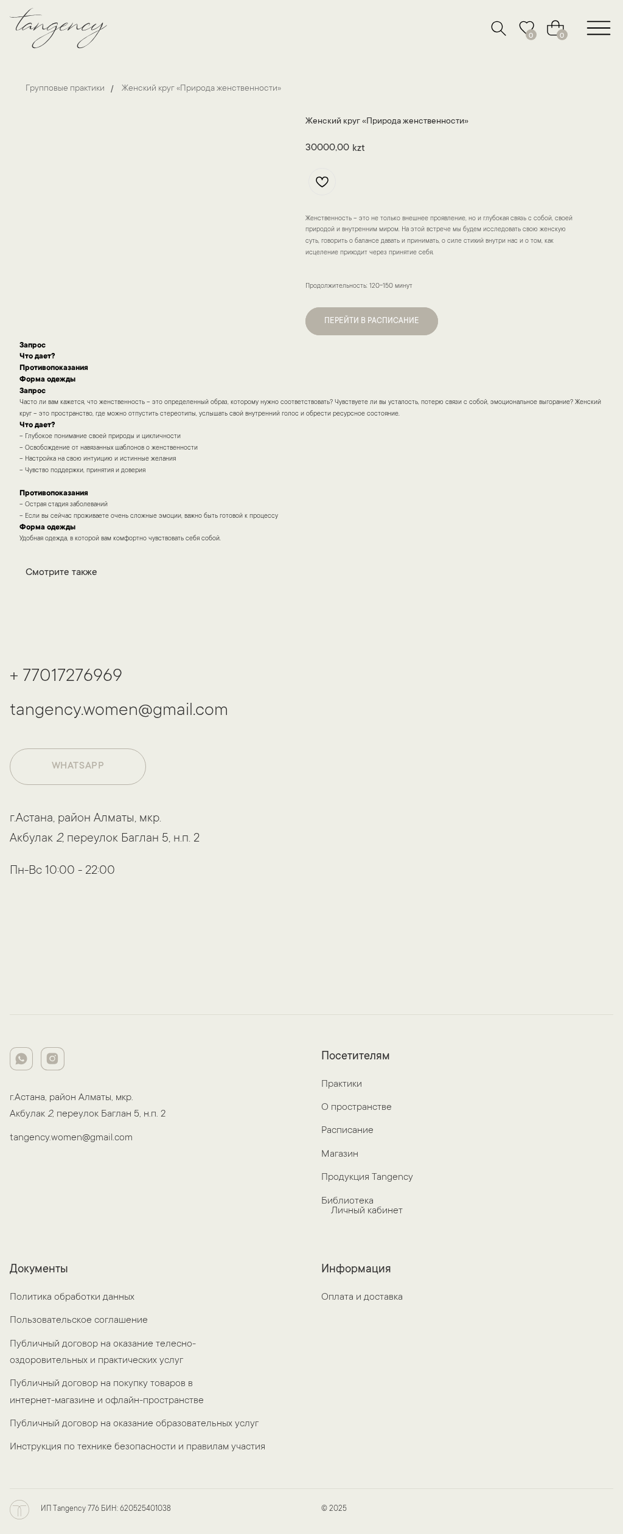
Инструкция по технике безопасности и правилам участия (137, 1447)
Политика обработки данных (72, 1297)
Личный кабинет (367, 1211)
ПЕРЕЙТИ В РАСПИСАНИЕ (371, 321)
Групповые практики (65, 89)
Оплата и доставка (362, 1297)
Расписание (347, 1131)
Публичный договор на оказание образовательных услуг (134, 1424)
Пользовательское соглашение (79, 1321)
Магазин (339, 1154)
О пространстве (356, 1108)
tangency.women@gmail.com (119, 711)
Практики (341, 1084)
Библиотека (347, 1201)
